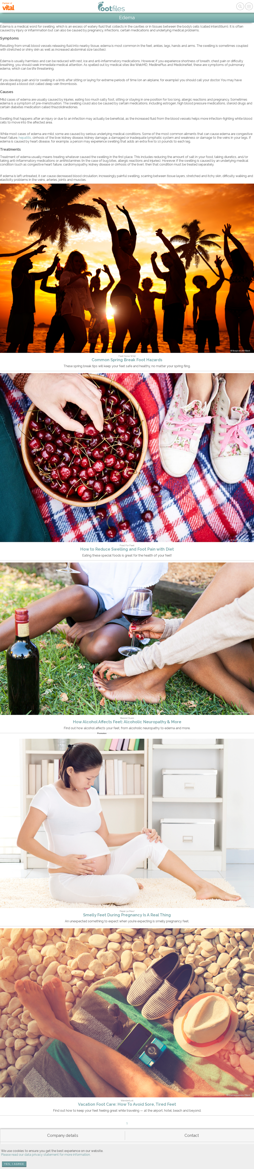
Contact (192, 1135)
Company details (62, 1135)
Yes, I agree (14, 1164)
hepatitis (25, 138)
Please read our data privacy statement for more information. (45, 1154)
